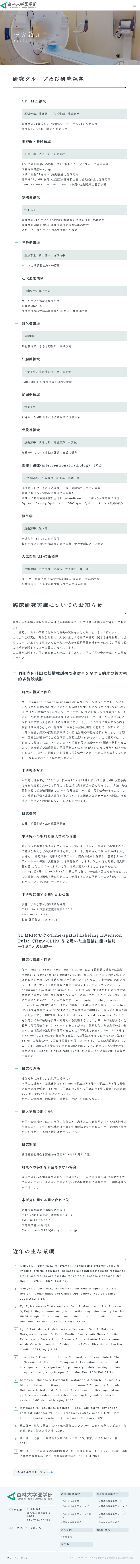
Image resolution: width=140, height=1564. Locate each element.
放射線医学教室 (70, 1494)
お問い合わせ (105, 1530)
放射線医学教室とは (73, 1501)
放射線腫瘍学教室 (107, 1494)
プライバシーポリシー (19, 1558)
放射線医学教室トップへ (30, 1472)
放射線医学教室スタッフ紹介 (77, 1515)
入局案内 (66, 1530)
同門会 (65, 1544)
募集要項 (67, 1537)
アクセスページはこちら (29, 1528)
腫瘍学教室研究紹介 (109, 1522)
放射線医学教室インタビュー (77, 1507)
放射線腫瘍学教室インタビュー (113, 1507)
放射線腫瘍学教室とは (110, 1501)
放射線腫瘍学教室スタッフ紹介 (113, 1515)
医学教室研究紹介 (72, 1522)
